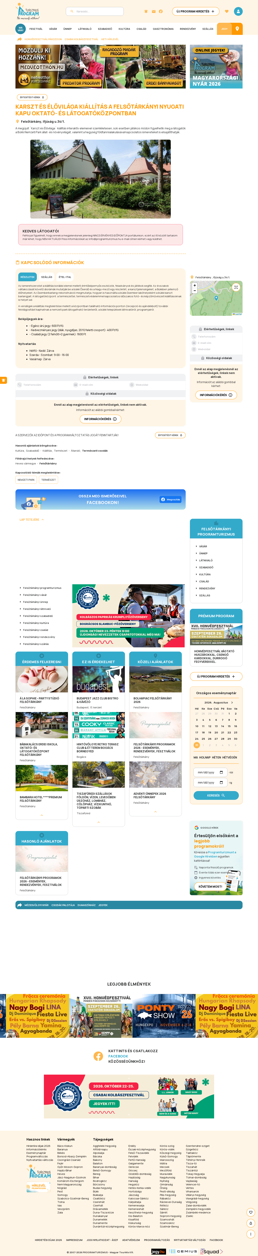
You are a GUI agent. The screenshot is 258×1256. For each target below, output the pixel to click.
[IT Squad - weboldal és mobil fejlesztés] (212, 1252)
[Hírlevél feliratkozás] (146, 11)
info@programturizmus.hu (105, 239)
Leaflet (238, 314)
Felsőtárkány (31, 121)
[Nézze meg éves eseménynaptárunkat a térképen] (237, 29)
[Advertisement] (100, 554)
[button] (216, 298)
